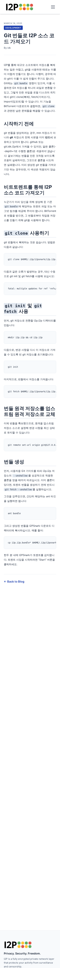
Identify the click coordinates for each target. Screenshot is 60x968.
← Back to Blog (14, 581)
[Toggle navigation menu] (53, 7)
